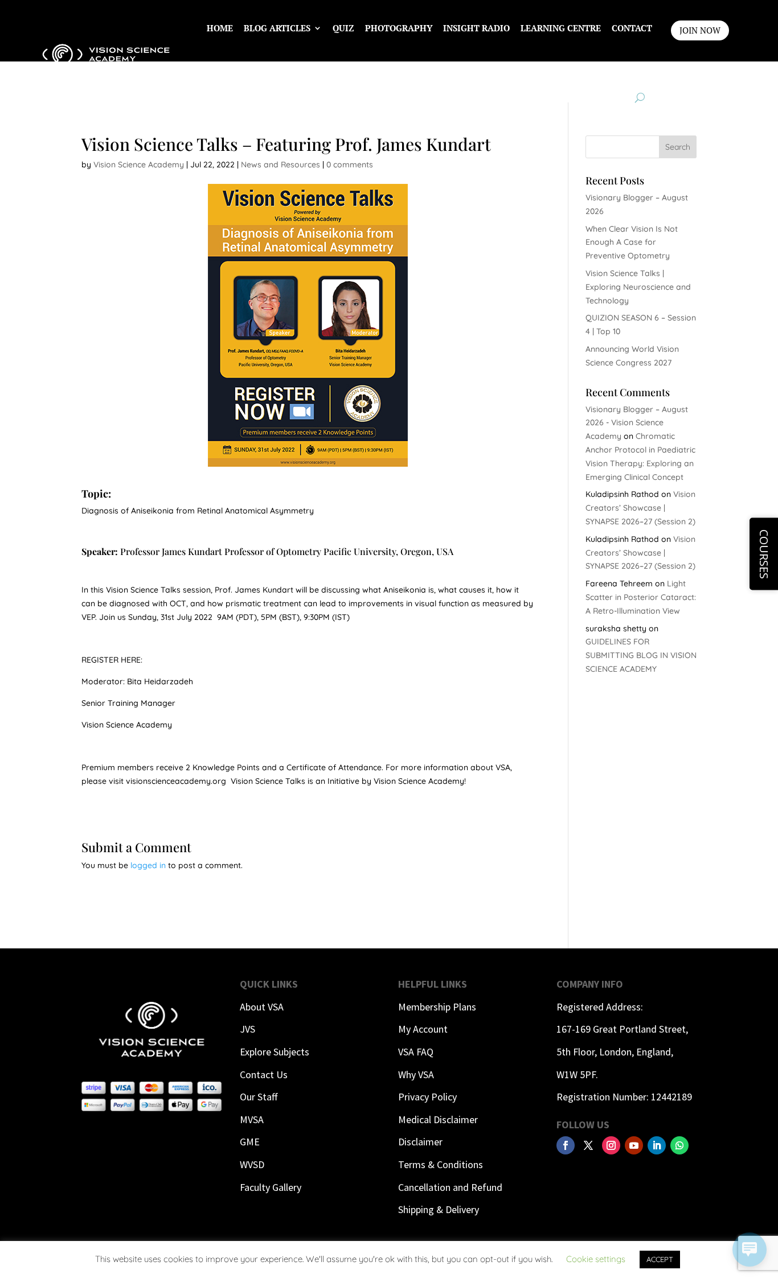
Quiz (343, 28)
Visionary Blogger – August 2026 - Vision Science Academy (636, 423)
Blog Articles (277, 28)
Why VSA (416, 1074)
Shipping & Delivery (438, 1209)
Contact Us (264, 1074)
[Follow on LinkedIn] (657, 1145)
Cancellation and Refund (450, 1187)
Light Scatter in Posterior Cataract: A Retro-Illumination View (640, 597)
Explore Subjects (274, 1051)
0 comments (349, 164)
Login (638, 71)
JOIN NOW (699, 30)
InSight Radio (476, 28)
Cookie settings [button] (595, 1259)
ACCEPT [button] (659, 1259)
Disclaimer (420, 1141)
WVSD (252, 1164)
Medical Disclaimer (438, 1119)
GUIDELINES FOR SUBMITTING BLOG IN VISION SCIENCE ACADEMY (641, 655)
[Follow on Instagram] (611, 1145)
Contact (632, 28)
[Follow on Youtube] (634, 1145)
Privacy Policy (427, 1096)
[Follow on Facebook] (565, 1145)
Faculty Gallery (270, 1187)
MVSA (252, 1119)
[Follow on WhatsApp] (679, 1145)
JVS (247, 1028)
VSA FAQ (415, 1051)
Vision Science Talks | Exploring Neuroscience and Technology (638, 287)
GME (250, 1141)
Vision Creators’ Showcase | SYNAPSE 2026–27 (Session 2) (640, 508)
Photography (398, 28)
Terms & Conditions (440, 1164)
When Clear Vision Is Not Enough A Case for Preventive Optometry (631, 242)
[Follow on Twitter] (588, 1145)
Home (220, 28)
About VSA (262, 1006)
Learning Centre (561, 28)
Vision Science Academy (138, 164)
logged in (148, 865)
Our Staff (258, 1096)
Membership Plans (437, 1006)
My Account (423, 1028)
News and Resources (280, 164)
